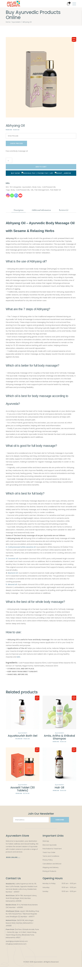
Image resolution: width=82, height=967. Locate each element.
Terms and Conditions (51, 856)
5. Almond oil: (11, 584)
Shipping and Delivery (51, 867)
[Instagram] (8, 195)
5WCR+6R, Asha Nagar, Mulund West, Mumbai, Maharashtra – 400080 (20, 923)
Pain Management (41, 190)
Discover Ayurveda (49, 845)
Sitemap (46, 841)
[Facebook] (16, 195)
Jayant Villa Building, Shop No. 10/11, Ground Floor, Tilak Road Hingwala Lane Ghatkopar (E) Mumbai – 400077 (22, 914)
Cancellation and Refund (52, 864)
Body (13, 190)
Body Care (36, 187)
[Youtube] (20, 195)
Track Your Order (49, 852)
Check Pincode (16, 143)
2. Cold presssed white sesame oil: (21, 547)
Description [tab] (18, 210)
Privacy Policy (48, 860)
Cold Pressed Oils (49, 187)
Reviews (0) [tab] (63, 210)
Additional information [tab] (41, 210)
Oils (32, 190)
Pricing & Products (49, 871)
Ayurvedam (26, 187)
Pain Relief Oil (55, 190)
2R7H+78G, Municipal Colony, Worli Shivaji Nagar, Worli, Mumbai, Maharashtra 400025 (21, 898)
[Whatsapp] (12, 195)
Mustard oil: (13, 573)
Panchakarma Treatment (52, 849)
